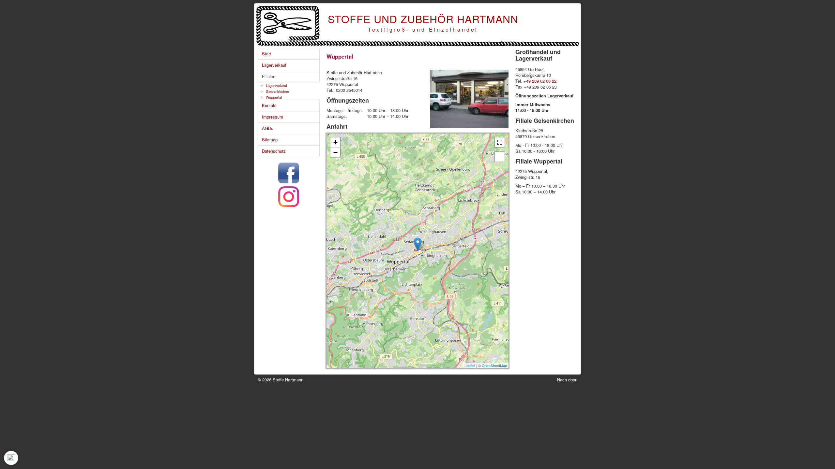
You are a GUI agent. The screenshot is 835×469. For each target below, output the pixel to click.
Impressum (272, 117)
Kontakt (269, 105)
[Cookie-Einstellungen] (11, 458)
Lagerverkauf (274, 65)
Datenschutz (274, 151)
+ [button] (335, 142)
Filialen (268, 76)
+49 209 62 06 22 (540, 81)
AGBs (267, 128)
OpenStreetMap (494, 365)
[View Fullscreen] (500, 142)
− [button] (335, 152)
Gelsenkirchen (277, 91)
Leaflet (469, 365)
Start (266, 53)
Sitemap (270, 139)
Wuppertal (274, 97)
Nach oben (567, 380)
